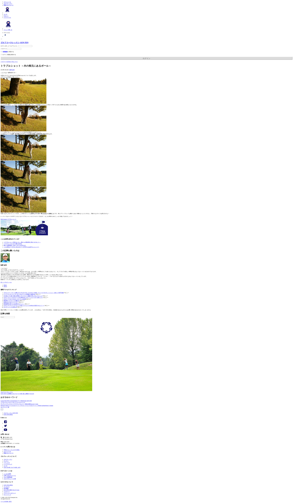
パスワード (4, 48)
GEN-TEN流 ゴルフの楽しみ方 (12, 467)
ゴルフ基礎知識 (8, 477)
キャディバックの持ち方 (10, 307)
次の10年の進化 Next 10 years (11, 490)
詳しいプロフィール (6, 282)
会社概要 (6, 488)
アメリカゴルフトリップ (14, 405)
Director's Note (4, 405)
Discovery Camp (34, 404)
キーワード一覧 (5, 407)
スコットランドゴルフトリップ (29, 405)
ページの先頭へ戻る (6, 501)
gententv (15, 400)
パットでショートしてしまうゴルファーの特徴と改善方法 (19, 294)
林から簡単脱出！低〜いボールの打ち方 (15, 245)
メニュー (6, 29)
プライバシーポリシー (10, 493)
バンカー (9, 402)
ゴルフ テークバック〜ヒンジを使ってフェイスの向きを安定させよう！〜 (24, 305)
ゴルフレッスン (8, 3)
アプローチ (4, 402)
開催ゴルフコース (8, 5)
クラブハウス (7, 17)
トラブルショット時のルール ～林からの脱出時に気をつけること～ (22, 242)
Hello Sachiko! (42, 405)
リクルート (7, 491)
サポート (6, 16)
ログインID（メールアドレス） (9, 46)
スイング (22, 402)
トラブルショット (11, 219)
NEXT (5, 286)
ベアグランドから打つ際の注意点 (13, 243)
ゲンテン (3, 404)
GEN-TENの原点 (8, 414)
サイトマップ (7, 494)
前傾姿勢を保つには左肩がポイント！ (14, 304)
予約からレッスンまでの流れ (12, 449)
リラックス (8, 404)
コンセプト (7, 486)
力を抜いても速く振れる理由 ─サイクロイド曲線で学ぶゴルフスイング (23, 296)
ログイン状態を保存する (9, 54)
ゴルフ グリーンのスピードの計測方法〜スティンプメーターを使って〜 (23, 297)
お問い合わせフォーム (10, 475)
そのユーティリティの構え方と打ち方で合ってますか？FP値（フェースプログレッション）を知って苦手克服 (34, 292)
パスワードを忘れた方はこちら (9, 61)
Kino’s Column (49, 405)
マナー (19, 400)
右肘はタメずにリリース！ (11, 302)
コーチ (5, 14)
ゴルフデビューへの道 (10, 478)
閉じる (10, 29)
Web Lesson (4, 219)
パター (13, 402)
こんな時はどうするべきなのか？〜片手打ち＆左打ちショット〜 (21, 247)
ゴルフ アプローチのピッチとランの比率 (15, 299)
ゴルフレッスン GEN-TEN (11, 413)
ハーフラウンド (16, 404)
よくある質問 (7, 474)
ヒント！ (22, 404)
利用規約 (5, 51)
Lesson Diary (4, 400)
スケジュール (7, 2)
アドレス (17, 402)
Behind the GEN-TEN (26, 400)
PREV (5, 285)
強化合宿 (27, 404)
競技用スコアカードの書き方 (12, 300)
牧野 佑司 (12, 69)
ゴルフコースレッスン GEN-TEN (14, 43)
